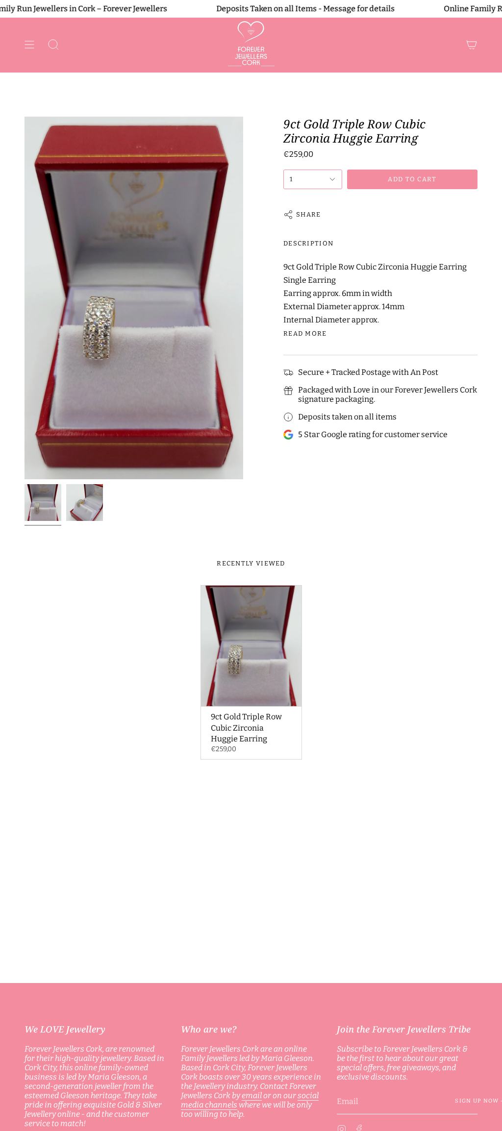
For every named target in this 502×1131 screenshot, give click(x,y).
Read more (305, 333)
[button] (53, 44)
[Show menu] (29, 44)
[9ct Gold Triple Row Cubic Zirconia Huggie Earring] (251, 646)
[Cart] (471, 44)
